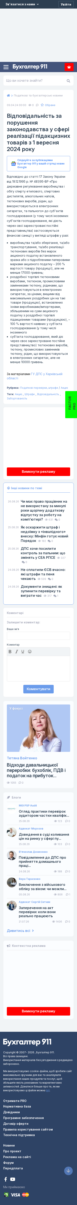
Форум (8, 1162)
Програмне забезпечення (23, 1118)
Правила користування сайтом (28, 1129)
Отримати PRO (15, 1101)
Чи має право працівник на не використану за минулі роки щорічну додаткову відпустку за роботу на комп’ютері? (44, 510)
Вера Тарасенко (29, 879)
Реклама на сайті (17, 1157)
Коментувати (38, 689)
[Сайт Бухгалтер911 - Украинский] (27, 1042)
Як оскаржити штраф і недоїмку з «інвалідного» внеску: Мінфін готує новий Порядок (44, 534)
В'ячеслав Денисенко (33, 851)
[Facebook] (6, 1180)
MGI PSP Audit (28, 805)
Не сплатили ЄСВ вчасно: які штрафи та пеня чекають (43, 574)
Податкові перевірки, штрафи (39, 387)
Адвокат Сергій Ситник (34, 902)
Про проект (12, 1151)
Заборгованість (17, 398)
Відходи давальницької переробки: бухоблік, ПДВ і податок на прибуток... (36, 770)
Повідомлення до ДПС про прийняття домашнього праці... (42, 862)
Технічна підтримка (19, 1135)
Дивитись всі (19, 931)
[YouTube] (12, 1180)
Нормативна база (17, 1106)
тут (48, 1090)
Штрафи (30, 394)
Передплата (69, 67)
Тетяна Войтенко (22, 758)
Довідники (11, 1112)
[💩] (30, 651)
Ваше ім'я (13, 629)
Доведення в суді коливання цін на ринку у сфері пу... (44, 836)
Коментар (13, 644)
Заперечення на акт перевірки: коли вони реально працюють (37, 912)
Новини (9, 1145)
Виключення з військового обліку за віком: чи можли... (43, 887)
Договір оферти (15, 1123)
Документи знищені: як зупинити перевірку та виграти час (41, 591)
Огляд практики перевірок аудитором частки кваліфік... (44, 813)
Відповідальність (48, 394)
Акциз (64, 387)
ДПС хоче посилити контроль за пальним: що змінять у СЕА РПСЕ (43, 553)
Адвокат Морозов (31, 828)
